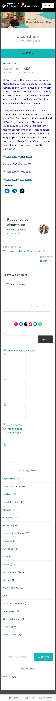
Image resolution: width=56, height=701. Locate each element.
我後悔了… (46, 259)
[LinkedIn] (35, 324)
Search (7, 333)
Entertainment (11, 486)
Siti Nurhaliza (11, 619)
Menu (29, 53)
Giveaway (8, 517)
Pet (5, 595)
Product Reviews (12, 603)
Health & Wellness (13, 533)
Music (6, 564)
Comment (39, 306)
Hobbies (8, 541)
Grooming (8, 525)
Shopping (8, 611)
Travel (6, 626)
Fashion (7, 494)
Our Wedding (10, 587)
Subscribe (43, 656)
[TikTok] (25, 324)
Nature (7, 580)
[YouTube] (30, 324)
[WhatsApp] (40, 324)
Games (7, 509)
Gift (47, 6)
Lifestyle (8, 548)
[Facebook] (21, 324)
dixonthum (28, 36)
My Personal (10, 63)
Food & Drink (10, 502)
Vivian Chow (10, 634)
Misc (6, 556)
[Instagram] (16, 324)
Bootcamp (9, 478)
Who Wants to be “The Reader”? (24, 249)
